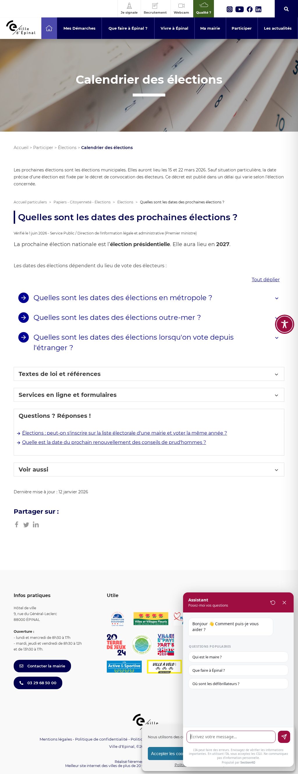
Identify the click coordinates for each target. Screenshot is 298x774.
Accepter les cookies (171, 753)
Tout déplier (266, 279)
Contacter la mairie (45, 666)
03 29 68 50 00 (41, 682)
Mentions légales (56, 739)
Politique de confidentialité (101, 739)
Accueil (21, 147)
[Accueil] (49, 28)
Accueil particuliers (30, 202)
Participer (43, 147)
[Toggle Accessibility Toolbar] (285, 324)
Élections (67, 147)
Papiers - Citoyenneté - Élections (82, 202)
